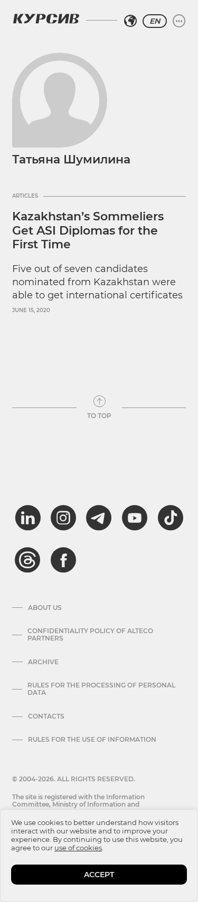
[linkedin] (27, 517)
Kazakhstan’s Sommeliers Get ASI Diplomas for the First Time (88, 230)
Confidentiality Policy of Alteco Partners (90, 634)
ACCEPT (99, 874)
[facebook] (63, 560)
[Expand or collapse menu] (179, 21)
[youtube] (134, 517)
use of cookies (78, 847)
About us (45, 608)
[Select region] (130, 21)
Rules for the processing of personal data (101, 689)
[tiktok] (170, 517)
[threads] (27, 560)
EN (154, 21)
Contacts (46, 716)
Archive (43, 662)
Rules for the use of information (92, 739)
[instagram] (63, 517)
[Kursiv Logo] (46, 18)
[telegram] (98, 517)
